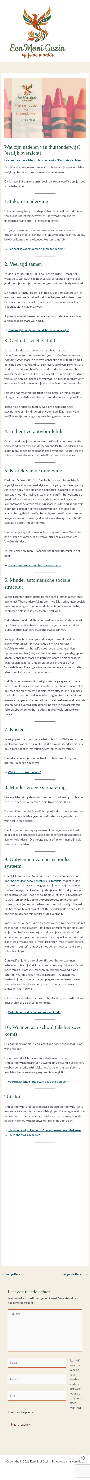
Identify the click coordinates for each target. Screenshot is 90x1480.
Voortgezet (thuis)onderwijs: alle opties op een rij (39, 1081)
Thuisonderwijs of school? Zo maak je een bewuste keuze (44, 1130)
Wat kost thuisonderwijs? (24, 772)
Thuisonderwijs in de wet (24, 1134)
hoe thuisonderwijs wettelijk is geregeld (36, 880)
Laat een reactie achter (19, 160)
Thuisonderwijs (46, 160)
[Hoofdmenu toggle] (81, 31)
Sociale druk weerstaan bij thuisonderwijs (34, 565)
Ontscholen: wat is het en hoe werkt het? (34, 1012)
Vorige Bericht (13, 1274)
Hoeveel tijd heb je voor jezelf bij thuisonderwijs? (38, 330)
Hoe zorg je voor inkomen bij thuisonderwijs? (36, 248)
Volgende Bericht (75, 1274)
